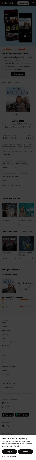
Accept (25, 452)
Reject (9, 452)
